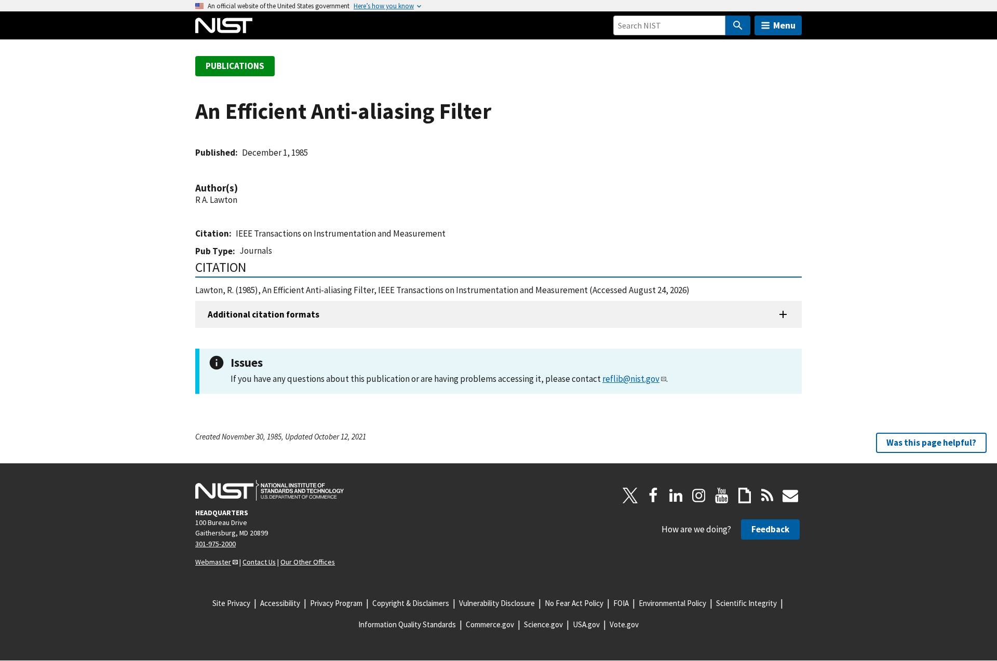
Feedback (770, 529)
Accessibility (280, 603)
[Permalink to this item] (243, 188)
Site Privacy (231, 603)
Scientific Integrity (746, 603)
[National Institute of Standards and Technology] (269, 490)
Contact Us (259, 562)
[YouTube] (721, 495)
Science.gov (543, 624)
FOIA (621, 603)
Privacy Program (336, 603)
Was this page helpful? (931, 442)
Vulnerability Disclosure (497, 603)
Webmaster (213, 562)
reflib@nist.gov (630, 378)
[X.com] (630, 495)
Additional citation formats (263, 314)
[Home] (223, 25)
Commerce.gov (490, 624)
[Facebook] (653, 495)
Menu (784, 25)
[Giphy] (744, 495)
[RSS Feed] (767, 495)
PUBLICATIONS (235, 66)
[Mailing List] (790, 495)
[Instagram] (699, 495)
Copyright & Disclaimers (410, 603)
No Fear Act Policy (574, 603)
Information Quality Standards (407, 624)
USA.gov (586, 624)
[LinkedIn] (676, 495)
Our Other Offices (307, 562)
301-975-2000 (215, 543)
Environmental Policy (672, 603)
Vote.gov (624, 624)
